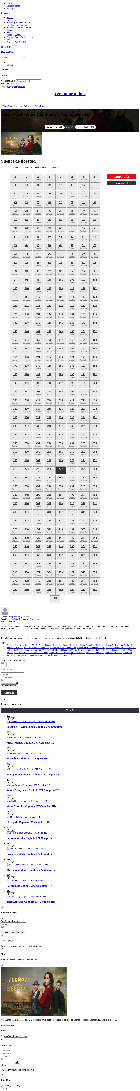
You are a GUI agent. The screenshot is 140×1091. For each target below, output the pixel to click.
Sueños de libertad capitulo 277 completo (67, 652)
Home (9, 3)
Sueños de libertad (60, 645)
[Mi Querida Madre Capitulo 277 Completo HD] (28, 864)
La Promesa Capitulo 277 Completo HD (29, 885)
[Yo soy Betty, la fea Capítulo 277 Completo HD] (28, 785)
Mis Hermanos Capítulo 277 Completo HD (31, 742)
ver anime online (70, 93)
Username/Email (8, 81)
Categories (5, 13)
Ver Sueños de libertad (42, 645)
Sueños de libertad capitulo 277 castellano (104, 652)
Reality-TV (11, 32)
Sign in (10, 8)
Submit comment (9, 686)
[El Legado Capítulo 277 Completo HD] (24, 817)
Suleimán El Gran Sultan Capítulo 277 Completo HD (37, 726)
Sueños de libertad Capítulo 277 (27, 650)
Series (9, 30)
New (9, 20)
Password (5, 83)
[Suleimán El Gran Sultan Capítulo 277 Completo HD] (31, 721)
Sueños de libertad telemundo (63, 647)
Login (4, 87)
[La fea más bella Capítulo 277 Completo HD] (27, 833)
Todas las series (13, 6)
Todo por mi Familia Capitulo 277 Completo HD (34, 774)
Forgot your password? (16, 87)
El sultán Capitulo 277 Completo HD (27, 758)
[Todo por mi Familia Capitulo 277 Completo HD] (29, 769)
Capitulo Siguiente (85, 127)
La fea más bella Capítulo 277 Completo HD (31, 838)
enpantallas (15, 617)
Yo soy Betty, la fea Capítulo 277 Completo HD (33, 790)
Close (4, 1088)
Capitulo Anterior (54, 127)
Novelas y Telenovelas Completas (21, 22)
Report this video (17, 932)
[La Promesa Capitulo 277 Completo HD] (25, 880)
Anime (9, 40)
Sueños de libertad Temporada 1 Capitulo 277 (54, 655)
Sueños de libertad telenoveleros (91, 647)
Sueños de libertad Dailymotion (109, 645)
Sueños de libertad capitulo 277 (88, 650)
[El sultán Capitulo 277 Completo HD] (24, 753)
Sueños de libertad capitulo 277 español (31, 652)
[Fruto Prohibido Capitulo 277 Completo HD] (27, 848)
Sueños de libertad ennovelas (36, 647)
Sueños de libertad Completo (82, 645)
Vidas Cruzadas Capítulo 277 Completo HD (31, 806)
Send (4, 1065)
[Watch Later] (8, 718)
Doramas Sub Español (16, 42)
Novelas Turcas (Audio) (17, 25)
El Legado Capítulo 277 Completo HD (28, 822)
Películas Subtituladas (16, 35)
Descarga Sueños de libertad (19, 645)
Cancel (5, 932)
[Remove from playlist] (13, 718)
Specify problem (8, 921)
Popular (10, 17)
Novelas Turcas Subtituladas (19, 27)
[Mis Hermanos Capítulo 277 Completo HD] (26, 737)
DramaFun (7, 52)
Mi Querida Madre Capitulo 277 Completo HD (33, 870)
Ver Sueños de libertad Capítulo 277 (57, 650)
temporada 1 (122, 183)
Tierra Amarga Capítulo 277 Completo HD (31, 901)
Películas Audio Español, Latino (20, 37)
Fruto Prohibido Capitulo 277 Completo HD (32, 854)
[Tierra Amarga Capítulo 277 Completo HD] (26, 896)
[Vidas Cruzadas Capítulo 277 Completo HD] (27, 801)
